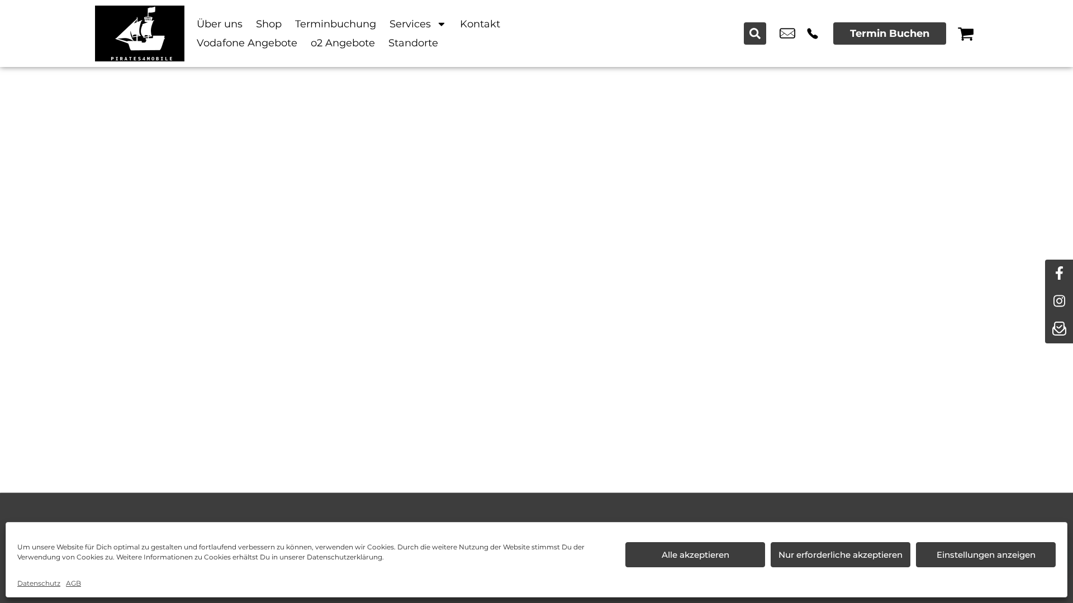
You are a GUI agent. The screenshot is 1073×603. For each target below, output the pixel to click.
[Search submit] (755, 33)
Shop (269, 24)
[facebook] (1059, 274)
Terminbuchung (335, 24)
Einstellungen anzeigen (986, 554)
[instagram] (1059, 301)
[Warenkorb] (965, 33)
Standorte (413, 43)
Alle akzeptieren (695, 554)
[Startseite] (139, 33)
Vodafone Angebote (247, 43)
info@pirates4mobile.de (787, 33)
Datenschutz (38, 583)
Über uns (220, 24)
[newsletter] (1059, 329)
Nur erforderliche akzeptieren (840, 554)
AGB (73, 583)
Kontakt (480, 24)
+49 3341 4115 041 (812, 33)
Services (410, 24)
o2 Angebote (343, 43)
